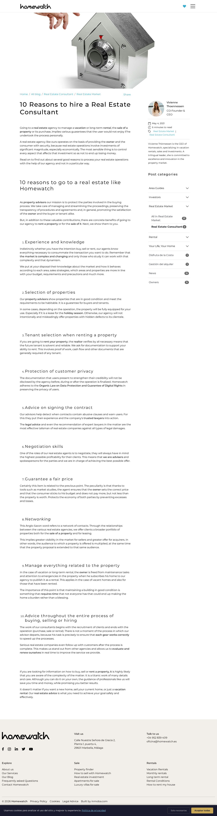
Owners (168, 282)
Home (24, 94)
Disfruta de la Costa (168, 255)
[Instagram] (10, 749)
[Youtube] (31, 749)
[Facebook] (3, 749)
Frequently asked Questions (20, 780)
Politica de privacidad (94, 810)
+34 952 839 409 (157, 737)
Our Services (10, 773)
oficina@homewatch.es (162, 741)
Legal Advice (70, 801)
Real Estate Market (89, 94)
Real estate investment (89, 777)
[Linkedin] (17, 749)
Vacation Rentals (157, 769)
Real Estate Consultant (58, 94)
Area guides (156, 188)
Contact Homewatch (15, 784)
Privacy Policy (38, 801)
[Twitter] (24, 749)
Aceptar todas (202, 810)
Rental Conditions (158, 780)
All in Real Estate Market (168, 218)
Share (127, 94)
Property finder (84, 769)
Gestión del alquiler (168, 264)
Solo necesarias (179, 810)
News (168, 273)
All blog (36, 94)
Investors (155, 197)
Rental (153, 237)
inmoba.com (100, 801)
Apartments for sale (86, 780)
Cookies (55, 801)
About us (8, 769)
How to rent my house (161, 784)
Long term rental (157, 777)
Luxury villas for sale (86, 784)
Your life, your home (162, 246)
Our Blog (7, 777)
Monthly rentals (157, 773)
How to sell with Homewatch (92, 773)
